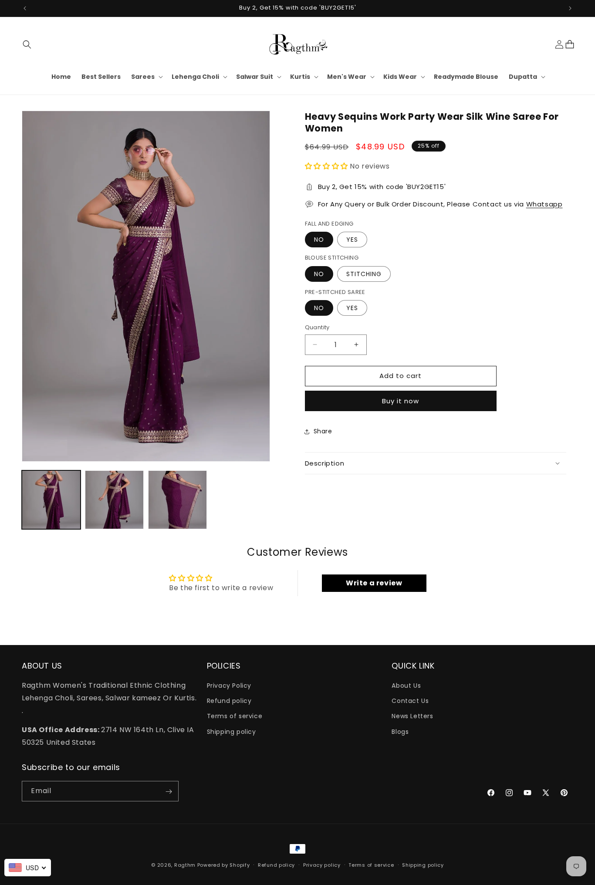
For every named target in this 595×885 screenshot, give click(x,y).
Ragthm (185, 864)
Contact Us (410, 700)
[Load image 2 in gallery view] (114, 499)
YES (352, 239)
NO (319, 239)
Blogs (400, 731)
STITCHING (364, 274)
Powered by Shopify (223, 864)
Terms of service (235, 716)
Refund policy (229, 700)
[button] (27, 44)
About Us (406, 685)
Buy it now (400, 400)
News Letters (412, 716)
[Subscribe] (168, 791)
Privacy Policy (229, 685)
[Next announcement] (570, 8)
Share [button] (323, 431)
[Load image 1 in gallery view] (51, 499)
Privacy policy (322, 864)
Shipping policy (231, 731)
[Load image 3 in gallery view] (177, 499)
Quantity (317, 327)
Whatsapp (544, 204)
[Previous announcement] (24, 8)
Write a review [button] (374, 583)
